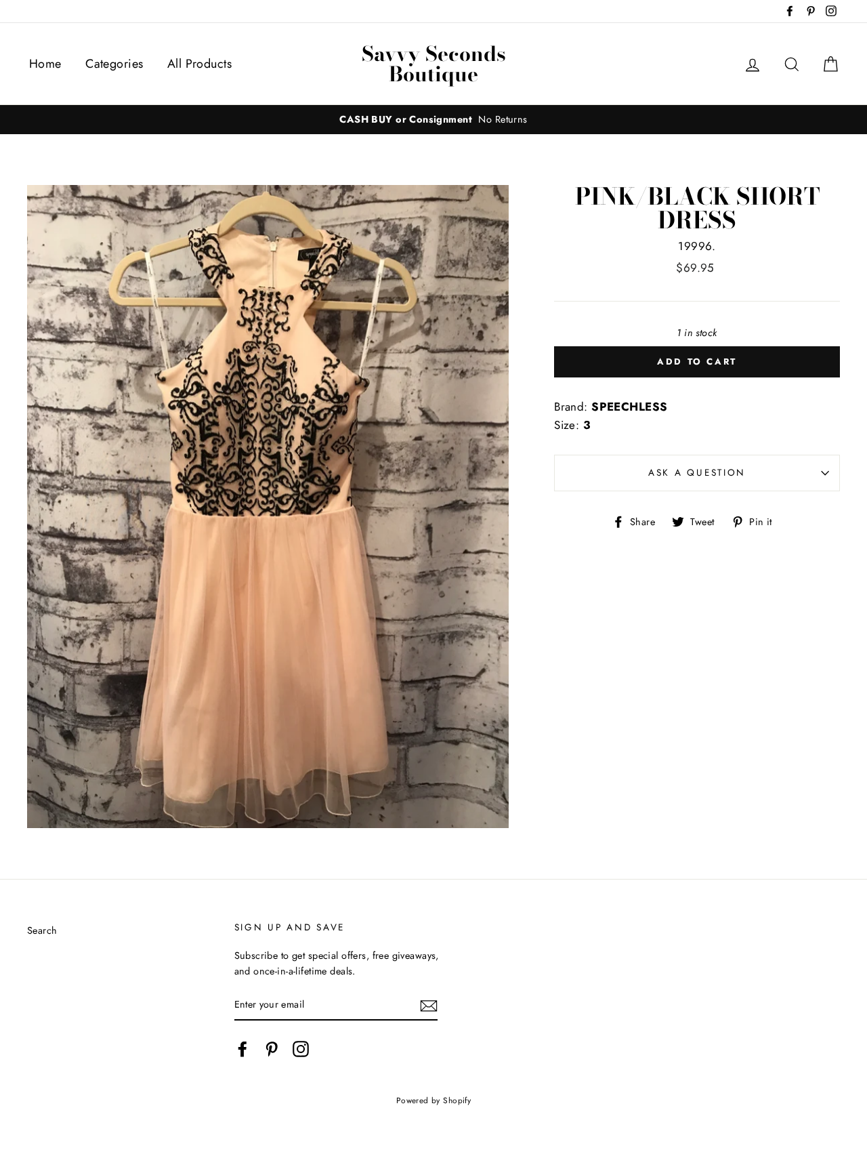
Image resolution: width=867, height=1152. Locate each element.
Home (45, 64)
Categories (114, 64)
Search (42, 930)
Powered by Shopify (433, 1100)
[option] (433, 119)
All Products (199, 64)
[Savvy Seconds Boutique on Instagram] (301, 1049)
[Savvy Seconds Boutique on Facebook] (242, 1049)
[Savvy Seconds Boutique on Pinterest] (271, 1049)
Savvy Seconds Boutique (434, 63)
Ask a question (697, 472)
